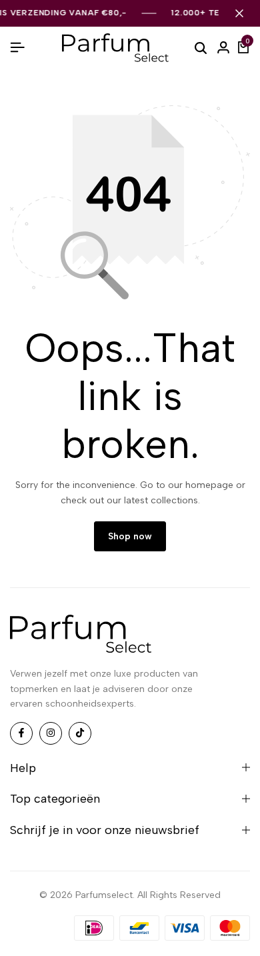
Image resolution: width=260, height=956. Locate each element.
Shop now (130, 536)
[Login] (223, 48)
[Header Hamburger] (17, 47)
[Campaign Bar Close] (239, 13)
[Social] (21, 733)
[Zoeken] (201, 47)
